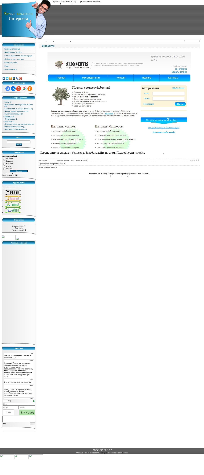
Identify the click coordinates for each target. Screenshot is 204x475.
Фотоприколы (10, 189)
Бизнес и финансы (62, 41)
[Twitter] (7, 78)
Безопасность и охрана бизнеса (17, 109)
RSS (78, 2)
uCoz (126, 453)
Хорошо (9, 161)
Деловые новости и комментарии (17, 124)
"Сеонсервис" (154, 152)
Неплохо (9, 164)
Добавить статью (192, 41)
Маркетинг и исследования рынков (18, 105)
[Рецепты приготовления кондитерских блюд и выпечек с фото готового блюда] (13, 200)
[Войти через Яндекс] (18, 88)
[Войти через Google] (24, 88)
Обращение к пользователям (88, 453)
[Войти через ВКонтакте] (13, 88)
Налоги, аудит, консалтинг (15, 111)
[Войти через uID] (7, 88)
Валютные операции (12, 114)
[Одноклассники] (10, 78)
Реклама (7, 116)
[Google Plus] (20, 78)
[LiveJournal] (17, 78)
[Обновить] (34, 401)
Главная (56, 3)
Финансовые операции (13, 127)
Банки (6, 102)
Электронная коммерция (14, 129)
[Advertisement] (127, 20)
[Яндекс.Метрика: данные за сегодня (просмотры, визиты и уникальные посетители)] (9, 237)
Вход (75, 3)
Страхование (9, 119)
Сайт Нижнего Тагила (13, 187)
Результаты (7, 173)
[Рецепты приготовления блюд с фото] (13, 212)
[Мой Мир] (14, 78)
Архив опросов (19, 173)
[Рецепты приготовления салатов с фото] (13, 206)
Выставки (8, 121)
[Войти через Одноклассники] (29, 88)
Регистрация (66, 3)
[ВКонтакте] (4, 78)
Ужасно (9, 169)
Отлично (9, 159)
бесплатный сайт (115, 453)
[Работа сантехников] (13, 195)
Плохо (8, 166)
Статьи (50, 41)
